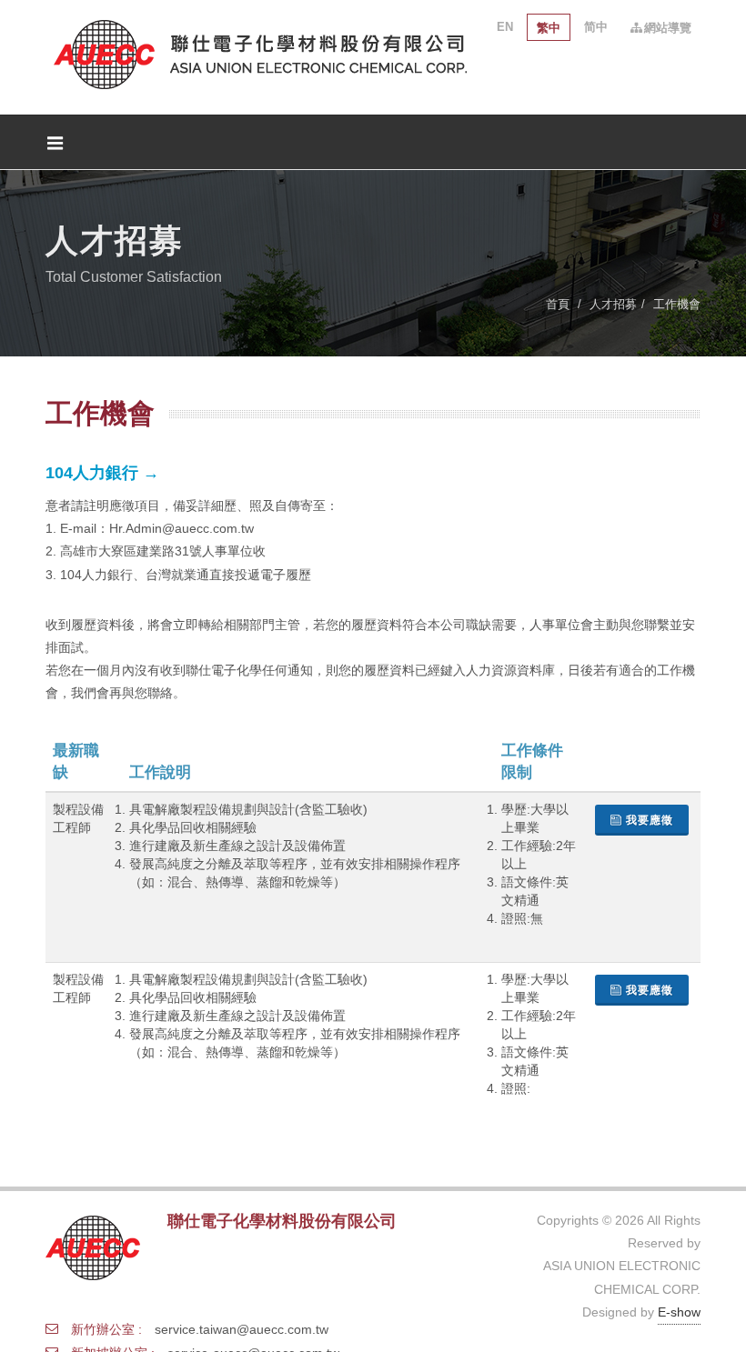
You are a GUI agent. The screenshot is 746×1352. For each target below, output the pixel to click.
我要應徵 (649, 820)
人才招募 (613, 304)
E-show (679, 1312)
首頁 (558, 304)
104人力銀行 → (102, 473)
